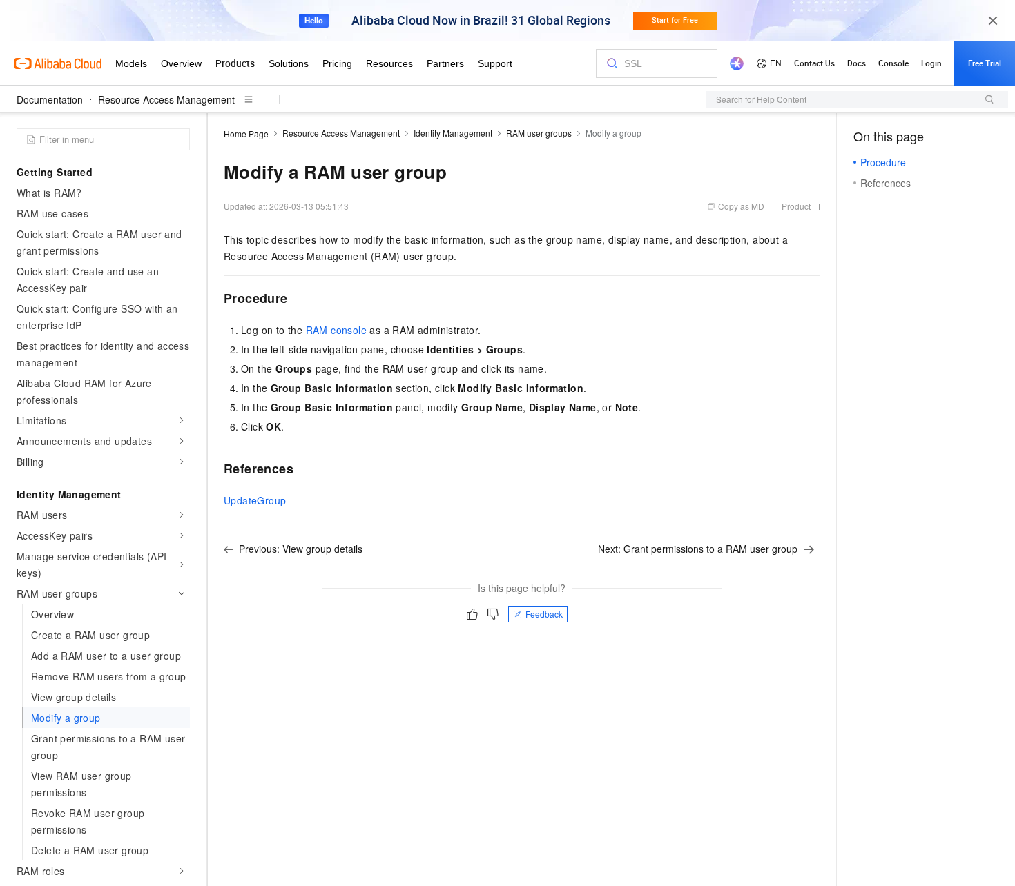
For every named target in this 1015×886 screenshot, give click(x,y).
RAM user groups (539, 133)
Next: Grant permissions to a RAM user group (698, 548)
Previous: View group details (300, 548)
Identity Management (453, 133)
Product (796, 206)
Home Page (246, 133)
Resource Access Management (166, 99)
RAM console (336, 330)
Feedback (544, 614)
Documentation (50, 99)
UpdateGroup (255, 500)
